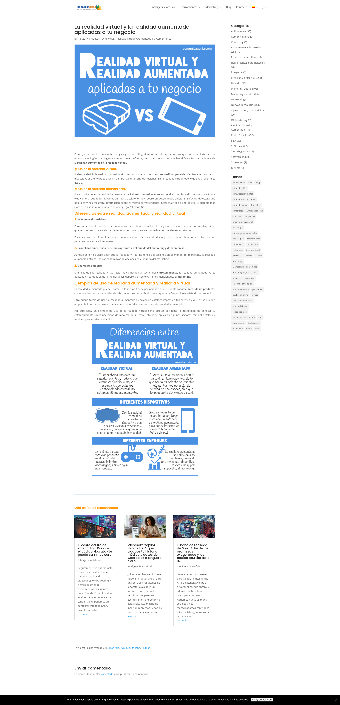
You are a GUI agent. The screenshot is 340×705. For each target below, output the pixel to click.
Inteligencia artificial (164, 7)
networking (249, 278)
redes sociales (240, 311)
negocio (236, 278)
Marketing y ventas (242, 94)
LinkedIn (236, 83)
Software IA (238, 156)
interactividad (253, 249)
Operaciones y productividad (248, 110)
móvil (255, 272)
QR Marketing (239, 120)
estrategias (238, 238)
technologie (254, 322)
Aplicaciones (238, 31)
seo (260, 317)
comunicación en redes (244, 199)
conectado (107, 674)
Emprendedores (255, 210)
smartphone (239, 322)
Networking (238, 99)
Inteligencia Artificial (90, 560)
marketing (238, 261)
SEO (233, 140)
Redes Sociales (240, 135)
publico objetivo (240, 294)
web (257, 328)
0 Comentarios (162, 38)
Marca (259, 255)
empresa (237, 216)
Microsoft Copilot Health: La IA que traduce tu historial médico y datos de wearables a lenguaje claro (145, 553)
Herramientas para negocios (248, 62)
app (250, 182)
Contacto (241, 7)
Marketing (212, 7)
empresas (250, 216)
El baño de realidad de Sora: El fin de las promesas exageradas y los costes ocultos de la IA (193, 553)
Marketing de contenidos (245, 266)
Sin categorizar (240, 151)
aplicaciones (239, 182)
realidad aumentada (243, 300)
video (249, 328)
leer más (83, 614)
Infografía (237, 72)
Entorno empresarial (243, 221)
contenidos (238, 210)
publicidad (257, 289)
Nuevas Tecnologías (102, 38)
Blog (228, 7)
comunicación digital (243, 193)
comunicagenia (240, 205)
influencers (238, 244)
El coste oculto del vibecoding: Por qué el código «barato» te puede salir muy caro (95, 550)
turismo (235, 167)
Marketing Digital (241, 88)
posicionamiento (241, 289)
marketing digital (241, 272)
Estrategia (238, 227)
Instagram (238, 249)
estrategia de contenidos (245, 233)
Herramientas (189, 7)
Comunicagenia (240, 36)
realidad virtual (240, 306)
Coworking (237, 42)
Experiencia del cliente (244, 57)
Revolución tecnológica (244, 317)
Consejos (255, 205)
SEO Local (237, 146)
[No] (335, 700)
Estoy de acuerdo (262, 699)
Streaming (237, 162)
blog (258, 182)
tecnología (238, 328)
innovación (252, 244)
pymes (254, 294)
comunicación (239, 188)
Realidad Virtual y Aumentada (133, 38)
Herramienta (253, 238)
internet (236, 255)
